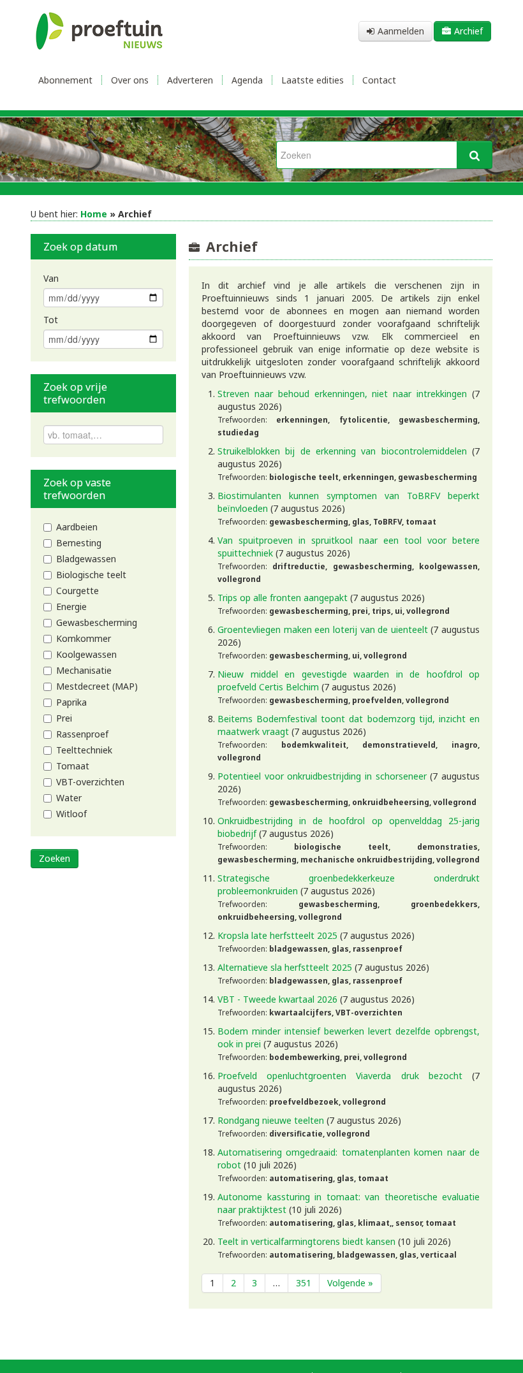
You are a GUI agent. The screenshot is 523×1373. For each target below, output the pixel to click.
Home (93, 214)
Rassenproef (82, 734)
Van (51, 278)
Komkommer (83, 638)
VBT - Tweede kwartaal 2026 (277, 999)
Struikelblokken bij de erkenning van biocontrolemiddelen (342, 451)
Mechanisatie (84, 670)
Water (69, 798)
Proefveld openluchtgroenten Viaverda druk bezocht (339, 1076)
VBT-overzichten (90, 782)
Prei (64, 718)
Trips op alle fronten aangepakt (282, 598)
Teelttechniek (84, 750)
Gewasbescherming (96, 622)
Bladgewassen (86, 559)
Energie (71, 606)
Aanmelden (401, 31)
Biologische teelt (91, 575)
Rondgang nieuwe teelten (270, 1120)
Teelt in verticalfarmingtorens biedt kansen (306, 1241)
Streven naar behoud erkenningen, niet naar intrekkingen (342, 394)
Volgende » (350, 1283)
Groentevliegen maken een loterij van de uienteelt (322, 629)
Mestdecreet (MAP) (97, 686)
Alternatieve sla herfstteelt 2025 (284, 967)
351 (303, 1283)
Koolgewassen (86, 654)
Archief (468, 31)
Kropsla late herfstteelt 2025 (277, 935)
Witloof (71, 814)
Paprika (71, 702)
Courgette (77, 591)
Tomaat (72, 766)
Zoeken (54, 858)
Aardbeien (77, 527)
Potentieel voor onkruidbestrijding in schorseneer (322, 776)
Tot (50, 320)
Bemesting (78, 543)
